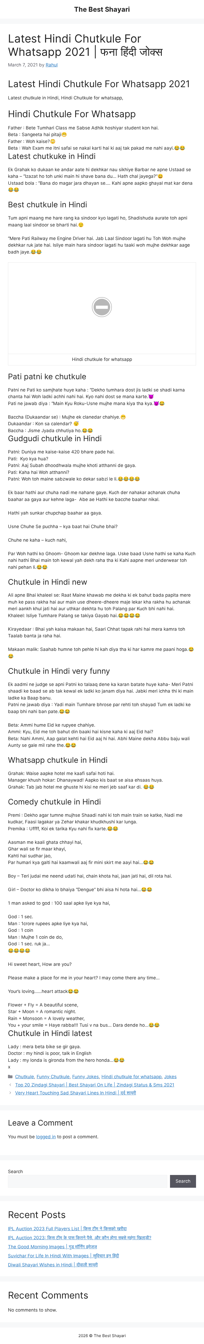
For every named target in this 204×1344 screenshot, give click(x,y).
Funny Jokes (85, 1076)
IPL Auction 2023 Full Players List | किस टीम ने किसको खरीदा (67, 1228)
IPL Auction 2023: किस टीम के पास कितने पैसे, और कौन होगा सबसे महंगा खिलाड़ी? (79, 1237)
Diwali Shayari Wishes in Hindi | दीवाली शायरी (53, 1264)
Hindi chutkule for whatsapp (131, 1076)
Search (15, 1171)
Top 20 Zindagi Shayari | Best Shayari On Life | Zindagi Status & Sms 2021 (94, 1085)
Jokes (170, 1076)
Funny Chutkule (53, 1076)
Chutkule (24, 1076)
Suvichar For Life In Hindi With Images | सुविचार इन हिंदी (63, 1255)
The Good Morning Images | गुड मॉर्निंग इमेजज (52, 1246)
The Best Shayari (102, 9)
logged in (46, 1136)
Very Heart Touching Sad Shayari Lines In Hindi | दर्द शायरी (75, 1093)
